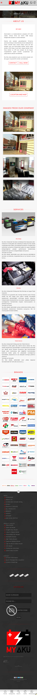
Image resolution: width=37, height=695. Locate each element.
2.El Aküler (9, 546)
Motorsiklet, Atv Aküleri (13, 534)
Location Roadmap (11, 562)
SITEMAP (8, 516)
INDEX (5, 495)
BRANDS (8, 511)
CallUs (25, 693)
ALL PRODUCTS (10, 509)
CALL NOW (23, 63)
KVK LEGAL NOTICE (12, 518)
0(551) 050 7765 (5, 660)
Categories (11, 693)
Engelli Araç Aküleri (12, 530)
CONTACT (13, 63)
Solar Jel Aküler (10, 527)
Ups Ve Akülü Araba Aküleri (14, 543)
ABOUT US (9, 499)
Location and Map (18, 94)
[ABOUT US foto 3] (18, 177)
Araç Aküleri (9, 525)
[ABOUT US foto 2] (18, 154)
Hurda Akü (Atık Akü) (12, 548)
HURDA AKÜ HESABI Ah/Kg (14, 502)
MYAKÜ (8, 504)
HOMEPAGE (9, 497)
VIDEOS (8, 513)
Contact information (12, 557)
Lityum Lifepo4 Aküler (12, 532)
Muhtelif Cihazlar (11, 536)
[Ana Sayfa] (18, 4)
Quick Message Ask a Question (15, 560)
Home (5, 693)
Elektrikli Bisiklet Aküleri (13, 541)
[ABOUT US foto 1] (18, 131)
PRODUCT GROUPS (12, 506)
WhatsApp (31, 693)
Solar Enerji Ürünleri (12, 550)
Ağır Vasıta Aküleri (11, 539)
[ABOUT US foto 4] (18, 200)
